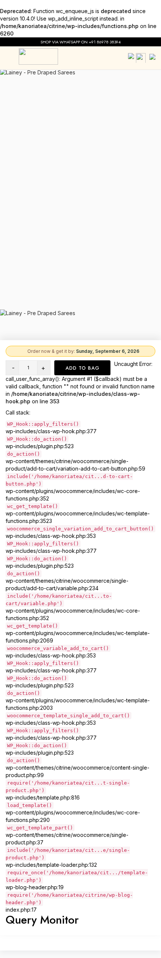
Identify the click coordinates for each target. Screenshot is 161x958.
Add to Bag (83, 368)
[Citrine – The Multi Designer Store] (38, 56)
